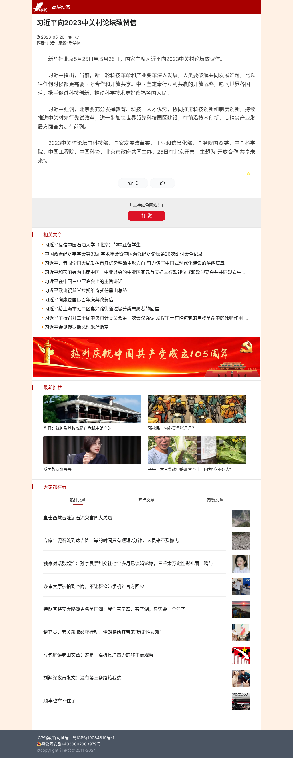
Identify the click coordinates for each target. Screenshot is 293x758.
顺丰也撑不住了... (61, 700)
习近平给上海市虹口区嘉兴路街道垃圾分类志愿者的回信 (102, 309)
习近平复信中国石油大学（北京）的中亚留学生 (93, 245)
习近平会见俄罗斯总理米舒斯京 (77, 327)
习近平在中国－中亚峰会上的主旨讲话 (83, 281)
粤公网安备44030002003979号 (71, 743)
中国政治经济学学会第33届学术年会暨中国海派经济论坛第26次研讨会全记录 (124, 254)
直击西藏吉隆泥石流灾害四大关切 (77, 517)
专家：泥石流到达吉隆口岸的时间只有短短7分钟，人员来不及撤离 (111, 540)
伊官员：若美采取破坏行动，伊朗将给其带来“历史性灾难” (102, 632)
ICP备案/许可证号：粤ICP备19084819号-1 (75, 737)
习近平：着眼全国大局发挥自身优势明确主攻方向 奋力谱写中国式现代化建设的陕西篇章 (135, 263)
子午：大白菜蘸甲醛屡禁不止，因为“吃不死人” (189, 469)
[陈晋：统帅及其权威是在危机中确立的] (92, 410)
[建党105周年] (146, 375)
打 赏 (146, 215)
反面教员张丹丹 (57, 469)
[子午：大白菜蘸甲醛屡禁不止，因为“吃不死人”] (197, 451)
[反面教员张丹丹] (92, 451)
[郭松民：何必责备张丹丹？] (197, 410)
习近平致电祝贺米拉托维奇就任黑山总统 (86, 290)
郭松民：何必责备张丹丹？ (172, 428)
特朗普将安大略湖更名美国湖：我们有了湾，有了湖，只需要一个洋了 (114, 609)
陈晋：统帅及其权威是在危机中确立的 (77, 428)
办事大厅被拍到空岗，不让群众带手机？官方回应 (93, 586)
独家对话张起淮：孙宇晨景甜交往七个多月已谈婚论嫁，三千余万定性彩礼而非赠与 (128, 563)
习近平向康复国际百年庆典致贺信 (79, 299)
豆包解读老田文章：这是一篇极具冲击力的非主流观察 (98, 655)
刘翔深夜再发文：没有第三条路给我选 (82, 678)
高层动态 (61, 7)
